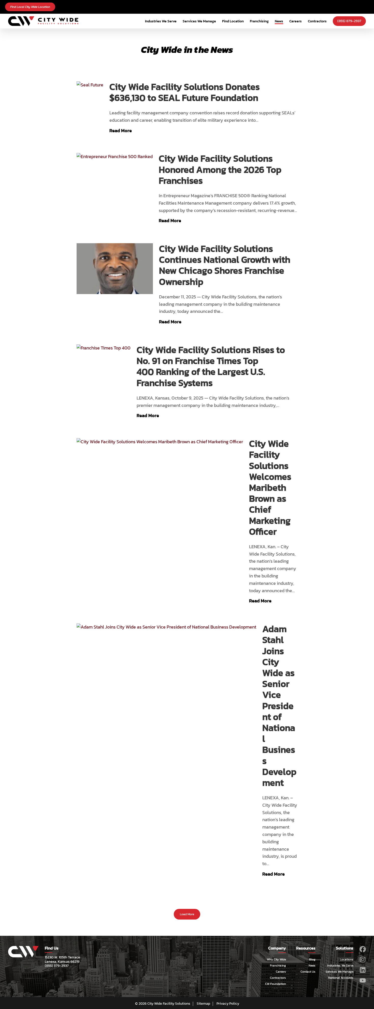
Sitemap (203, 1003)
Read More (120, 130)
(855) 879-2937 (349, 21)
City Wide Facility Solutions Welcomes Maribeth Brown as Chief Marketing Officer (270, 487)
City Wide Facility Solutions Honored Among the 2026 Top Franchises (220, 169)
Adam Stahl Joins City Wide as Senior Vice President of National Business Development (279, 705)
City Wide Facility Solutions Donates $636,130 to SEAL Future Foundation (184, 92)
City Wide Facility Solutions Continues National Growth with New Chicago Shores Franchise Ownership (224, 265)
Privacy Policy (228, 1003)
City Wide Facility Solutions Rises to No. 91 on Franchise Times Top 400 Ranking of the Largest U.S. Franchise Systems (211, 366)
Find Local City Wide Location (30, 7)
